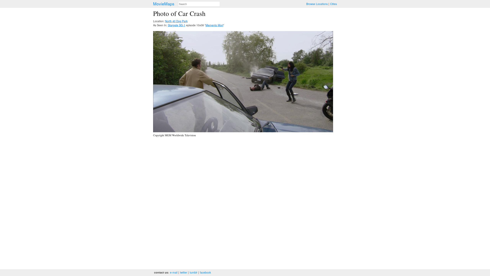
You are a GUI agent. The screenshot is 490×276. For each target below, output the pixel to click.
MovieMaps (163, 4)
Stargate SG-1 (176, 25)
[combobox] (199, 4)
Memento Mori (214, 25)
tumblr (193, 272)
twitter (183, 272)
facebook (205, 272)
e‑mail (173, 272)
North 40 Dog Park (176, 21)
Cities (333, 4)
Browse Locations (317, 4)
